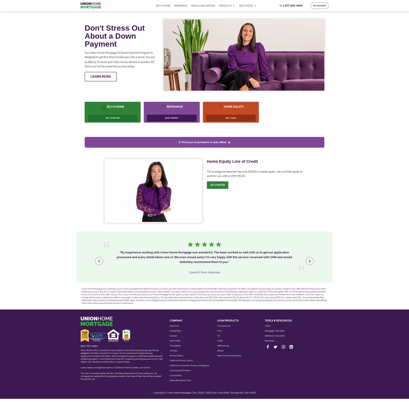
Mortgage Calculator (275, 331)
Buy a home (163, 5)
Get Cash (231, 118)
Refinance (180, 5)
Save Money (172, 118)
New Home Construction (229, 355)
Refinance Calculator (275, 336)
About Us (174, 326)
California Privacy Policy (181, 360)
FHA (219, 331)
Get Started (113, 118)
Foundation (175, 345)
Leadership (175, 331)
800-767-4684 (89, 346)
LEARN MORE (101, 76)
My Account (319, 6)
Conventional (223, 326)
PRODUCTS (225, 5)
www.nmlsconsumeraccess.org (137, 350)
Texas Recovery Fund (180, 380)
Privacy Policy (176, 355)
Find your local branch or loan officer (204, 142)
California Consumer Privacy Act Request (189, 365)
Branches (269, 341)
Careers (173, 336)
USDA (220, 341)
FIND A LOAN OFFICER (203, 5)
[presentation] (99, 261)
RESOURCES (246, 5)
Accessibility (176, 375)
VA (218, 336)
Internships (175, 341)
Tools (267, 326)
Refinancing (223, 345)
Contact (173, 350)
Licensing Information (180, 370)
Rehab (220, 350)
